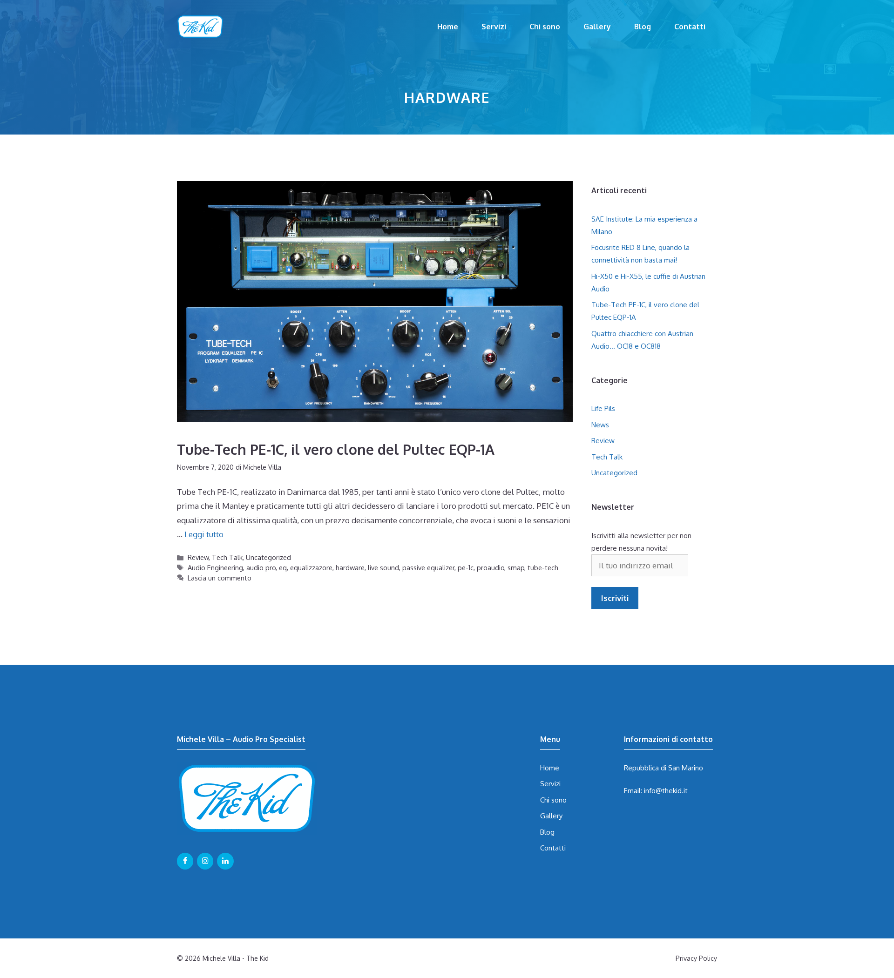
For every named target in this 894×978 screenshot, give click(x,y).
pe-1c (466, 567)
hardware (350, 567)
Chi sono (544, 26)
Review (198, 557)
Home (447, 26)
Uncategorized (268, 557)
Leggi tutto (204, 534)
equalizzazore (311, 567)
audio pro (261, 567)
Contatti (689, 26)
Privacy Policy (696, 958)
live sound (383, 567)
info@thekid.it (666, 790)
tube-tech (543, 567)
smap (516, 567)
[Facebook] (185, 861)
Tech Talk (227, 557)
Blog (642, 26)
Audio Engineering (215, 567)
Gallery (597, 26)
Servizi (493, 26)
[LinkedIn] (225, 861)
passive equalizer (428, 567)
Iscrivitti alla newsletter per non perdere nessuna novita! (641, 542)
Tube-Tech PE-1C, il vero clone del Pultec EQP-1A (335, 449)
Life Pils (603, 408)
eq (283, 567)
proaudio (490, 567)
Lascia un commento (219, 577)
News (600, 424)
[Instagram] (205, 861)
